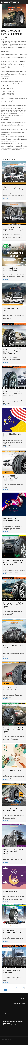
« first (4, 987)
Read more (5, 198)
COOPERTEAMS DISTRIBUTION (13, 1038)
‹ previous (10, 987)
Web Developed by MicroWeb (14, 1041)
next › (13, 990)
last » (18, 990)
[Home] (9, 2)
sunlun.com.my (19, 1024)
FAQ (5, 1013)
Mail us (6, 1015)
